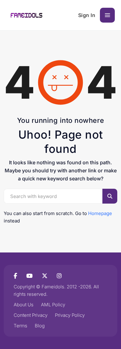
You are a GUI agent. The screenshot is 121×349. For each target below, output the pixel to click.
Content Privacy (30, 315)
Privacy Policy (70, 315)
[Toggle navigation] (107, 15)
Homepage (100, 213)
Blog (40, 326)
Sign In (87, 15)
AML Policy (53, 305)
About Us (24, 305)
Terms (20, 326)
